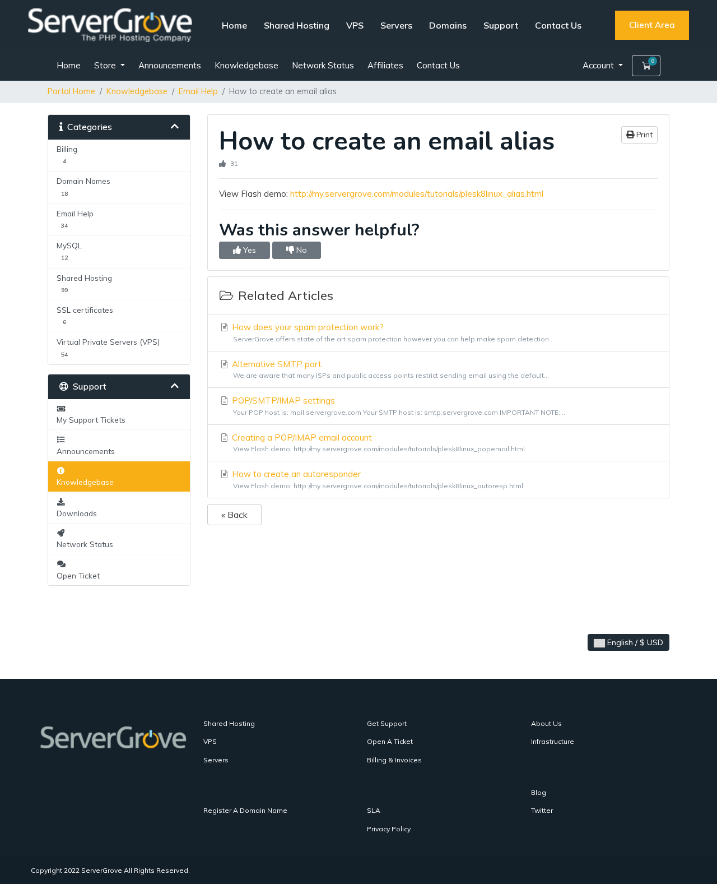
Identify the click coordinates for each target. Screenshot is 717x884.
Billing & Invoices (394, 760)
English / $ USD (634, 642)
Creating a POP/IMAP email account (377, 442)
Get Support (387, 723)
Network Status (323, 65)
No (300, 250)
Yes (248, 250)
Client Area (652, 25)
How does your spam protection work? (392, 332)
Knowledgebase (246, 65)
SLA (373, 810)
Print (643, 134)
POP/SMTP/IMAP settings (397, 405)
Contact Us (558, 25)
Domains (448, 25)
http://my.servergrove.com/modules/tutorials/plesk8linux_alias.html (416, 193)
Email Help (198, 91)
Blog (538, 792)
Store (106, 65)
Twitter (542, 810)
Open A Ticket (390, 741)
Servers (396, 25)
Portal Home (71, 91)
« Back (234, 514)
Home (234, 25)
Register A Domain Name (245, 810)
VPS (355, 25)
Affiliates (385, 65)
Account (599, 65)
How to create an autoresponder (376, 479)
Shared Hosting (296, 25)
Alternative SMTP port (389, 369)
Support (500, 25)
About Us (546, 723)
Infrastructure (552, 741)
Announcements (169, 65)
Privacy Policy (389, 829)
